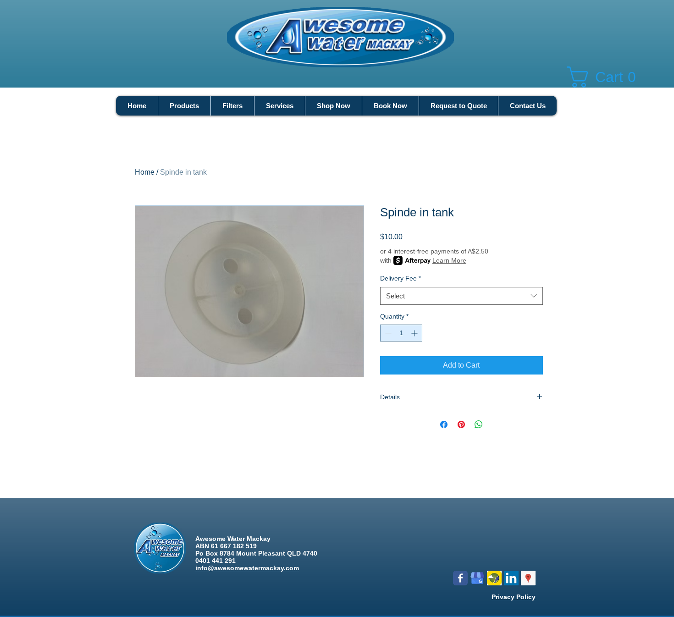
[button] (608, 77)
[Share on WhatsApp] (478, 424)
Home (145, 172)
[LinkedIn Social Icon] (511, 578)
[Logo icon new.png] (494, 578)
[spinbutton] (401, 333)
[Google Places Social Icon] (528, 578)
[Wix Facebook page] (460, 578)
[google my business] (477, 578)
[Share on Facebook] (443, 424)
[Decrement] (387, 333)
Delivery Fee (400, 278)
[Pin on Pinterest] (461, 424)
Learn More (449, 260)
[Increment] (415, 333)
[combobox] (461, 296)
